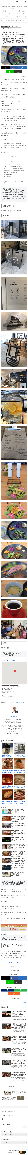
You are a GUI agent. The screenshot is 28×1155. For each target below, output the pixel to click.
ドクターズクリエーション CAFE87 (11, 660)
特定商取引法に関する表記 (8, 1111)
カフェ (13, 26)
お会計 (7, 178)
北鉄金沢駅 (17, 702)
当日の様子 (8, 176)
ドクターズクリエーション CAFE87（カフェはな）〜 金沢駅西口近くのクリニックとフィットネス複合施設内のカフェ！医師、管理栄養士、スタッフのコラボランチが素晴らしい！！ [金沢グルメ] (14, 168)
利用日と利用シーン (10, 174)
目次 (12, 162)
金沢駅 (13, 702)
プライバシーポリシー (7, 1115)
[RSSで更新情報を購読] (14, 993)
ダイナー (18, 26)
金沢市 (11, 28)
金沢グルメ (5, 28)
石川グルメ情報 (6, 26)
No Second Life (14, 1)
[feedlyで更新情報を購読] (20, 990)
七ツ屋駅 (22, 702)
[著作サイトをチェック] (7, 990)
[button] (18, 71)
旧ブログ (3, 1119)
